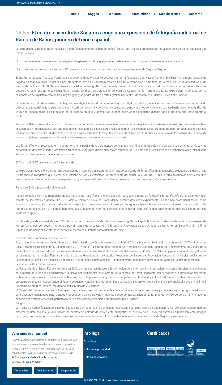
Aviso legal (90, 341)
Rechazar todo (45, 370)
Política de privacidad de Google (29, 357)
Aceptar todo (68, 370)
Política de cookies (32, 361)
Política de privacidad (97, 349)
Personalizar (22, 370)
